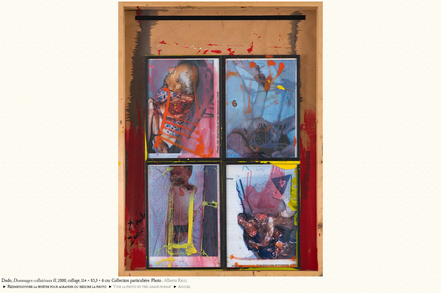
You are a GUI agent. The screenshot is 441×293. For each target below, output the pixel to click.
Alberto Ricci (175, 280)
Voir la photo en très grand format (142, 286)
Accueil (184, 286)
